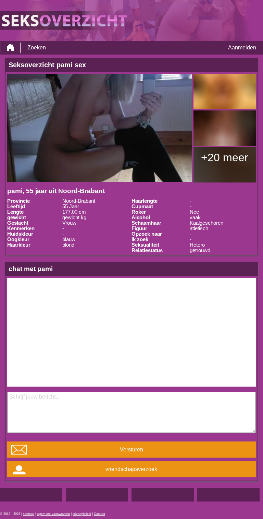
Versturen (131, 449)
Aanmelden (242, 47)
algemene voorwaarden (53, 514)
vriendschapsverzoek (131, 469)
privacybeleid (82, 514)
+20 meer (224, 157)
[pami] (99, 128)
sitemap (28, 514)
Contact (99, 514)
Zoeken (36, 47)
